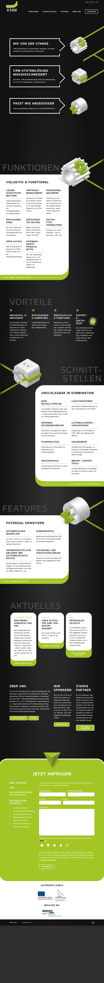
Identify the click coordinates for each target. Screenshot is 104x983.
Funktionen (33, 12)
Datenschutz (27, 922)
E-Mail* (66, 799)
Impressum (13, 922)
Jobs (97, 2)
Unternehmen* (45, 791)
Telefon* (42, 799)
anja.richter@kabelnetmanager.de (21, 792)
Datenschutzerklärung (48, 860)
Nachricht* (43, 807)
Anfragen (91, 11)
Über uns (77, 12)
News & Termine (89, 2)
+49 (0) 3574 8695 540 (17, 794)
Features (64, 12)
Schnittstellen (49, 12)
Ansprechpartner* (75, 791)
